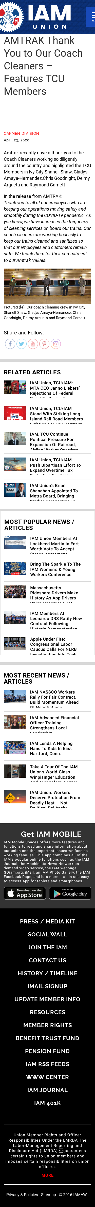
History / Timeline (48, 973)
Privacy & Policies (22, 1195)
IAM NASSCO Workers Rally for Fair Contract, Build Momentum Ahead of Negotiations (54, 700)
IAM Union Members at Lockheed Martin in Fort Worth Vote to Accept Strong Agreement (54, 546)
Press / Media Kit (47, 921)
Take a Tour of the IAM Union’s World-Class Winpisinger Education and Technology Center (54, 774)
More (48, 1176)
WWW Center (47, 1077)
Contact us (47, 960)
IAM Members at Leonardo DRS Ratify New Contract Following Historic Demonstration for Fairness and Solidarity (56, 626)
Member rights (47, 1025)
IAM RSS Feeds (47, 1064)
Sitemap (48, 1195)
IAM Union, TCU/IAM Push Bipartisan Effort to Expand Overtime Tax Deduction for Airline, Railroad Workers (55, 470)
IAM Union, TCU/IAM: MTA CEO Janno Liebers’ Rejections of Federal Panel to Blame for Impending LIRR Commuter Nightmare (55, 395)
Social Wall (47, 934)
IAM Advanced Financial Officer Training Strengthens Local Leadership (54, 725)
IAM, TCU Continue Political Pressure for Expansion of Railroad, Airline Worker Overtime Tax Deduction (54, 445)
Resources (47, 1012)
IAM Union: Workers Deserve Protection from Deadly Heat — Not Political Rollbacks (55, 800)
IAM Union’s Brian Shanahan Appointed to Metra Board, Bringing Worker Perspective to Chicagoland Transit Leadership (54, 498)
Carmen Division (21, 133)
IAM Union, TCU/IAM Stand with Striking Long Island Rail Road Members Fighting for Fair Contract (56, 416)
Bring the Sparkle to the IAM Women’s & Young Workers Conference (55, 569)
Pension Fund (47, 1051)
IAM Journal (47, 1090)
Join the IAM (47, 947)
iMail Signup (48, 986)
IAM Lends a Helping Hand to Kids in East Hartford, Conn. (51, 749)
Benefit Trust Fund (48, 1038)
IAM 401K (47, 1103)
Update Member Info (47, 999)
